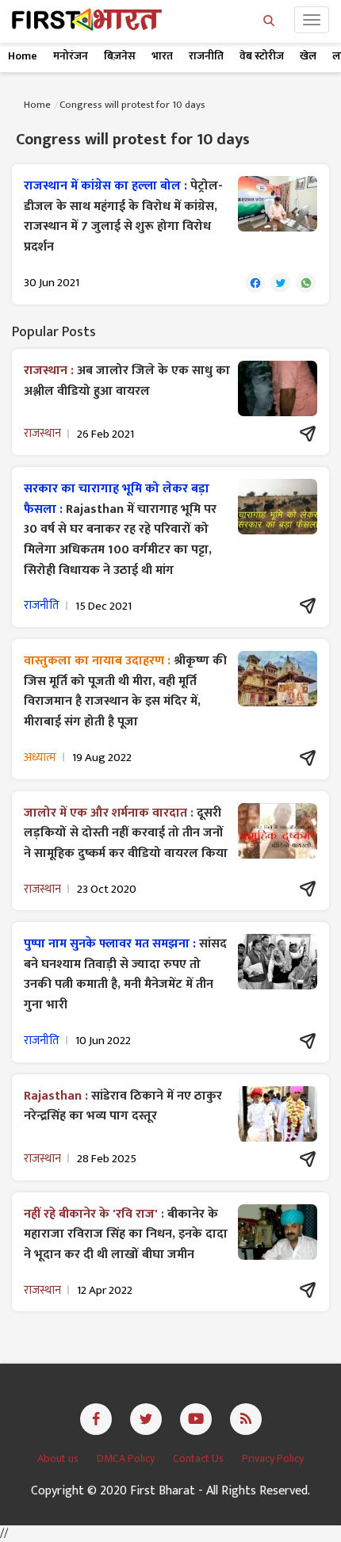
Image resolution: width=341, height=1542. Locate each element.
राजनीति (206, 56)
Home (22, 56)
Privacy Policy (273, 1458)
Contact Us (199, 1458)
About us (59, 1458)
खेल (308, 56)
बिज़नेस (120, 56)
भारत (162, 56)
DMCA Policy (127, 1458)
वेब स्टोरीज (261, 56)
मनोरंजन (70, 56)
